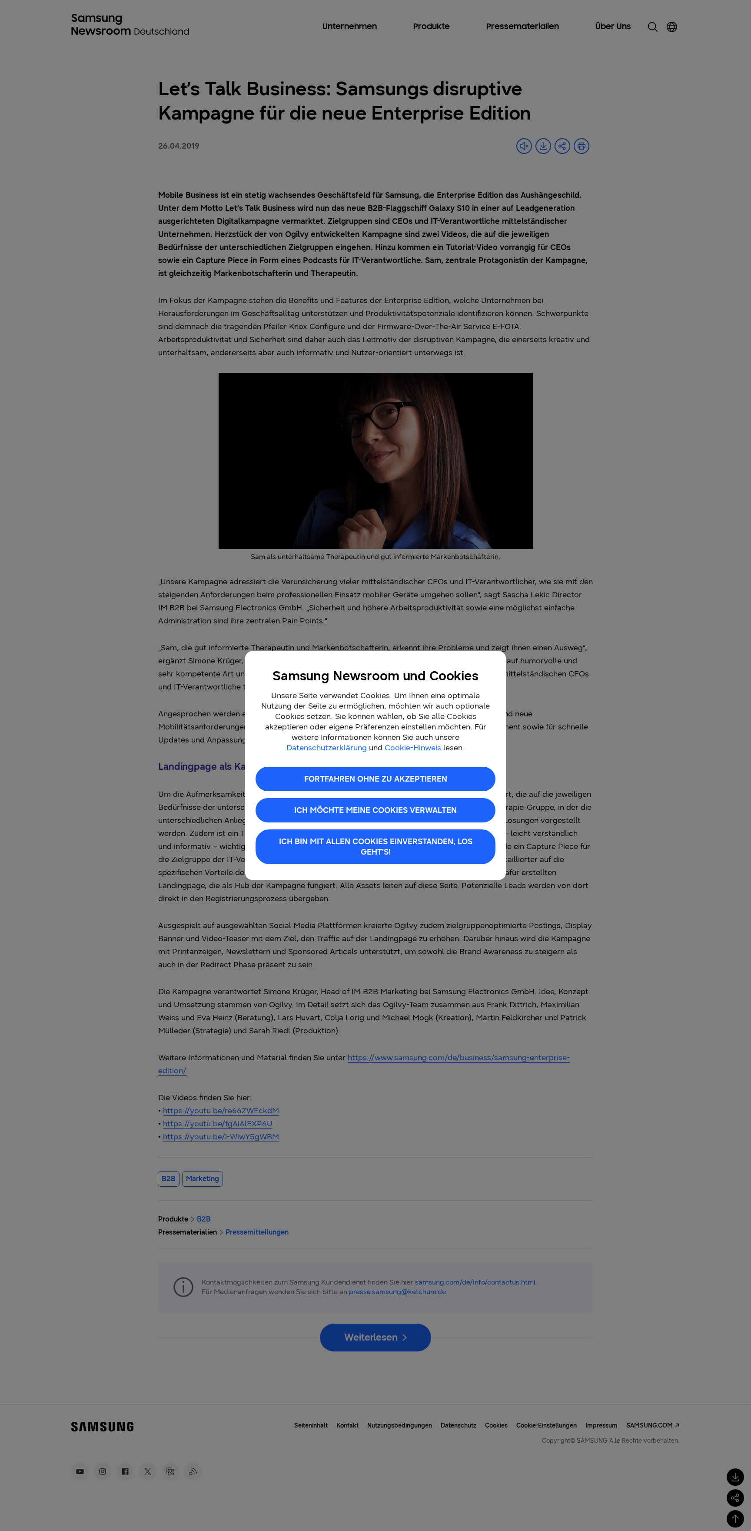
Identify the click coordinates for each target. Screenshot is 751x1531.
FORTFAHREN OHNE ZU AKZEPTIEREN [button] (375, 779)
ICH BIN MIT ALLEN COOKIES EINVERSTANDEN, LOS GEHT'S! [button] (375, 847)
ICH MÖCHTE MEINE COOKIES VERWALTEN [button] (375, 810)
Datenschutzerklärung (327, 747)
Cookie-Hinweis (414, 747)
